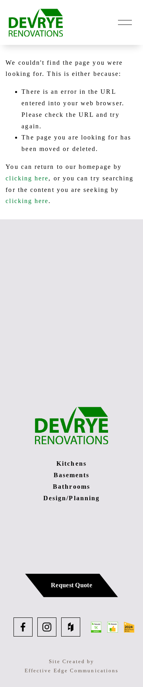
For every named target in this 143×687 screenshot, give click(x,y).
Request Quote (71, 585)
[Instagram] (46, 627)
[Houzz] (70, 627)
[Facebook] (23, 627)
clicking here (27, 178)
